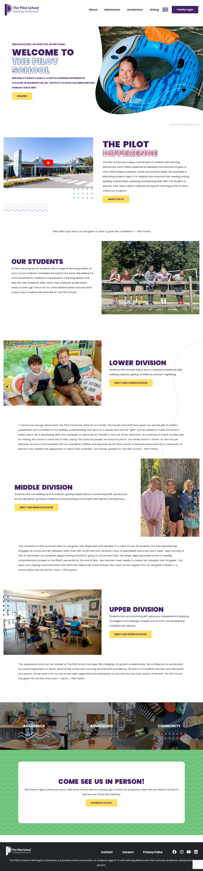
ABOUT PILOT (116, 199)
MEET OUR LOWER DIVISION (131, 383)
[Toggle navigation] (165, 10)
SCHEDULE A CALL (101, 803)
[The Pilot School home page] (22, 9)
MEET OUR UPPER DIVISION (131, 634)
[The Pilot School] (19, 852)
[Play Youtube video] (48, 163)
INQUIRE (22, 96)
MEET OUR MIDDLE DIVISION (36, 507)
